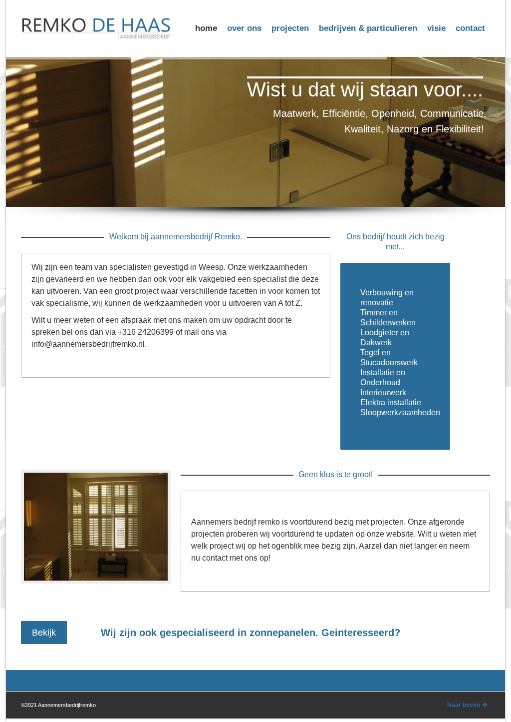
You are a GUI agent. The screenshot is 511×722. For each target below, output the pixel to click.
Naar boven (463, 705)
